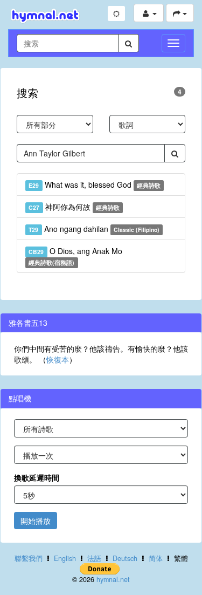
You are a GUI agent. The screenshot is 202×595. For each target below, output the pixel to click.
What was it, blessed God (95, 184)
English (65, 558)
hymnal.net (113, 579)
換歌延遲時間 (36, 477)
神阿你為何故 (74, 206)
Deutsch (125, 558)
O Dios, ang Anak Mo (75, 255)
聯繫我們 (29, 558)
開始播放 (35, 520)
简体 (156, 558)
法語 (94, 558)
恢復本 (57, 359)
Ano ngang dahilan (94, 228)
